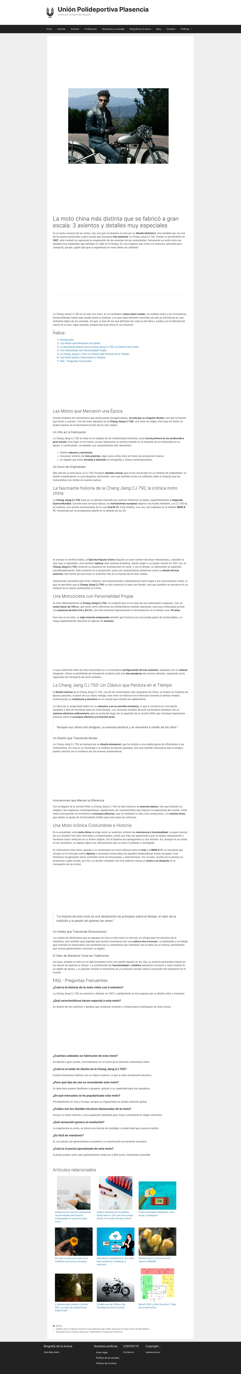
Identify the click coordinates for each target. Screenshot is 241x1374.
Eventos (75, 29)
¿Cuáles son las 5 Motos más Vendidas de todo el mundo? (111, 1306)
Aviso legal (102, 1352)
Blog (158, 29)
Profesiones (91, 29)
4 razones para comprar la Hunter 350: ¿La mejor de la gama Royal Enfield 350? (71, 1307)
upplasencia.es (153, 1352)
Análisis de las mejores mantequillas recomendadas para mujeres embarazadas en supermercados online (73, 1217)
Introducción (67, 339)
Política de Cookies (106, 1363)
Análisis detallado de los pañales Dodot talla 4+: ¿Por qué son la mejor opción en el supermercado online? (115, 1215)
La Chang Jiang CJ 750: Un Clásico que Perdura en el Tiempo (94, 354)
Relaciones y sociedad (113, 29)
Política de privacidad (107, 1357)
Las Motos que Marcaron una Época (80, 343)
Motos (59, 1326)
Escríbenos (128, 1352)
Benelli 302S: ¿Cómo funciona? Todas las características (157, 1306)
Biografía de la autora (140, 29)
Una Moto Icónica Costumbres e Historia (82, 357)
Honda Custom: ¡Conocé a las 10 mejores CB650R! (154, 1260)
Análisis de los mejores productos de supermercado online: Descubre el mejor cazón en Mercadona (102, 1329)
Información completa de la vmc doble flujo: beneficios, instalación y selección (115, 1261)
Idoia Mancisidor (51, 1352)
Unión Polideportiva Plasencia (103, 9)
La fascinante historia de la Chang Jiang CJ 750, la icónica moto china (99, 346)
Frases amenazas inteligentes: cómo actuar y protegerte (157, 1214)
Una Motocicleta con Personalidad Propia (83, 350)
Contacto (170, 29)
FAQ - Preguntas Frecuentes (76, 361)
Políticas (185, 29)
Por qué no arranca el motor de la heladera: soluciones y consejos (71, 1260)
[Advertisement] (120, 65)
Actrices (61, 29)
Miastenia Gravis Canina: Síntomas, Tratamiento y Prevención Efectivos (89, 1332)
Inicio (49, 29)
